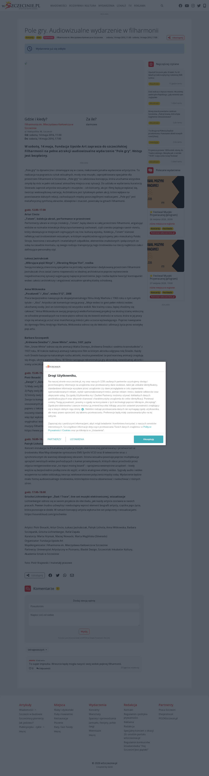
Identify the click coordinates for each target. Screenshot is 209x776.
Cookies (66, 430)
